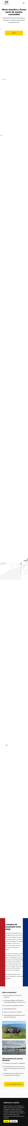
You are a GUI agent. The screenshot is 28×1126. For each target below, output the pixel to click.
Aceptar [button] (6, 1121)
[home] (5, 3)
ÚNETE (14, 33)
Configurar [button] (14, 1121)
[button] (24, 3)
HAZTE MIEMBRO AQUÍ (14, 1084)
